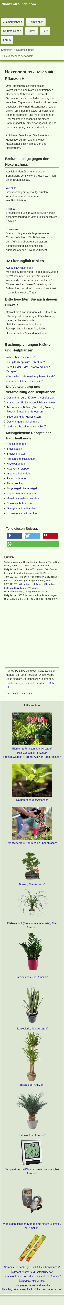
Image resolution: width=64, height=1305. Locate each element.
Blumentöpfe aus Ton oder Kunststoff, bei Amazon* (32, 1276)
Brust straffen (14, 448)
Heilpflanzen (36, 22)
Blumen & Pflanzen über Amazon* (32, 748)
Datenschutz (12, 693)
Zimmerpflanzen (12, 22)
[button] (14, 536)
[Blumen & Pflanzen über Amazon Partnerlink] (32, 744)
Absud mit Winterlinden (19, 267)
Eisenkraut (12, 229)
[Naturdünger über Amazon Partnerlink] (32, 795)
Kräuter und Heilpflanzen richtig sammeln (31, 402)
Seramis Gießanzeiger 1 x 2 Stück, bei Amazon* (32, 1267)
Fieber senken (15, 483)
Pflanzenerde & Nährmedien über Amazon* (32, 843)
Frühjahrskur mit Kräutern (21, 458)
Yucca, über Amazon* (32, 1084)
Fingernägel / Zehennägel (22, 488)
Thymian (11, 208)
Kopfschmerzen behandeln (22, 493)
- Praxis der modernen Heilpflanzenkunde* (30, 376)
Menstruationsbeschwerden (23, 498)
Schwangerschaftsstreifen (22, 513)
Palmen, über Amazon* (32, 1135)
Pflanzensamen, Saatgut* (32, 752)
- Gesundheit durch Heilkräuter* (24, 381)
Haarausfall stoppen (18, 468)
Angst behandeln (17, 443)
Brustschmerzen (16, 453)
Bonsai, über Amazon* (32, 884)
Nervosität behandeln (19, 503)
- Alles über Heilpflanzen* (20, 357)
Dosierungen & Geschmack (23, 421)
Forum (7, 40)
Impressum (26, 693)
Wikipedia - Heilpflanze (30, 584)
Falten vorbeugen (17, 478)
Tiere (45, 31)
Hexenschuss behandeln (18, 56)
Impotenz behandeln (19, 473)
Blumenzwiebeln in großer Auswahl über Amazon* (32, 756)
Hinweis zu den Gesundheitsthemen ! (27, 333)
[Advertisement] (32, 635)
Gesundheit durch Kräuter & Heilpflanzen (30, 397)
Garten (31, 31)
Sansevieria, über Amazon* (32, 1028)
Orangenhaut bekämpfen (21, 508)
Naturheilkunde (12, 31)
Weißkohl (11, 188)
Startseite (6, 49)
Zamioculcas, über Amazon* (32, 977)
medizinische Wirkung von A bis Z (26, 426)
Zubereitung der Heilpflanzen (24, 416)
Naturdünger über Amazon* (32, 799)
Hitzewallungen (16, 463)
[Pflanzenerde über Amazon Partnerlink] (32, 838)
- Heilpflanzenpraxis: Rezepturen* (25, 362)
